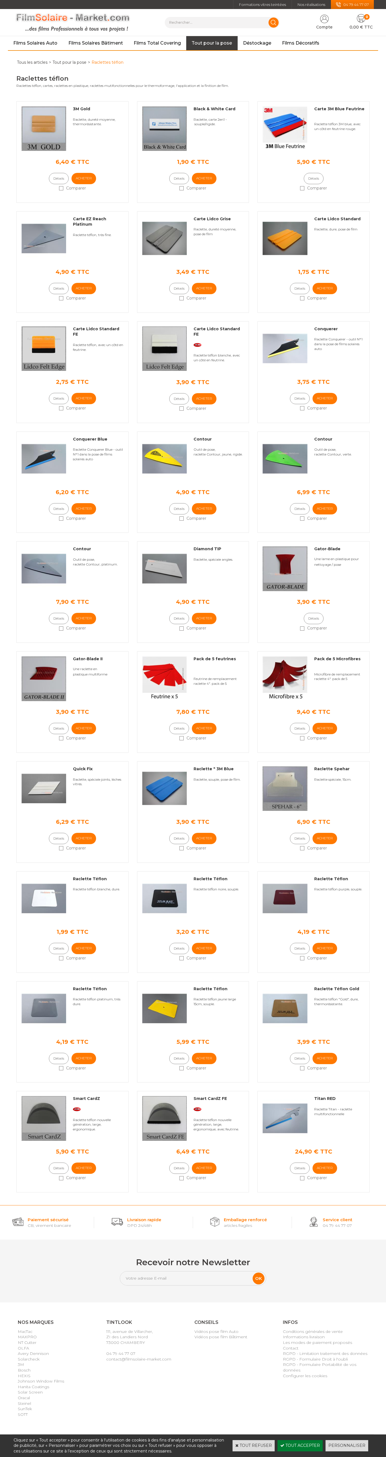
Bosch (24, 1370)
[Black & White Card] (164, 149)
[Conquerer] (285, 369)
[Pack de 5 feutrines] (164, 699)
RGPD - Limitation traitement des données (325, 1353)
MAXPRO (27, 1336)
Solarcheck (29, 1359)
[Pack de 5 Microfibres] (285, 699)
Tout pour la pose (212, 43)
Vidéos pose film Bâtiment (220, 1336)
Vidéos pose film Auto (216, 1331)
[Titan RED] (285, 1139)
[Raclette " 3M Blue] (164, 809)
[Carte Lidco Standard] (285, 259)
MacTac (25, 1331)
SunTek (25, 1408)
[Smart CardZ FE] (164, 1139)
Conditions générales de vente (313, 1331)
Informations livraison (304, 1336)
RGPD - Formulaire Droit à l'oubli (315, 1359)
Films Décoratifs (300, 43)
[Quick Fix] (43, 809)
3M (21, 1364)
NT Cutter (27, 1342)
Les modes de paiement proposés (317, 1342)
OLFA (23, 1348)
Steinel (24, 1403)
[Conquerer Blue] (43, 479)
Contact (290, 1348)
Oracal (24, 1397)
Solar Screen (30, 1392)
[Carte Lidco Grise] (164, 259)
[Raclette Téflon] (43, 919)
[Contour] (164, 479)
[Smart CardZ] (43, 1139)
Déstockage (257, 43)
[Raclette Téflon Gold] (285, 1029)
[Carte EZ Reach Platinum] (43, 259)
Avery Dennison (33, 1353)
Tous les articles (32, 62)
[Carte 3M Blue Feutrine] (285, 149)
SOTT (23, 1414)
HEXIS (24, 1375)
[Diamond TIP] (164, 589)
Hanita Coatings (33, 1386)
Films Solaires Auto (35, 43)
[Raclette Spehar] (285, 809)
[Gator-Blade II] (43, 699)
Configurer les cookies (305, 1375)
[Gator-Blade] (285, 589)
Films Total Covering (157, 43)
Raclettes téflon (107, 62)
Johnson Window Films (41, 1381)
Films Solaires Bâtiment (95, 43)
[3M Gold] (43, 149)
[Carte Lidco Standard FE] (43, 369)
